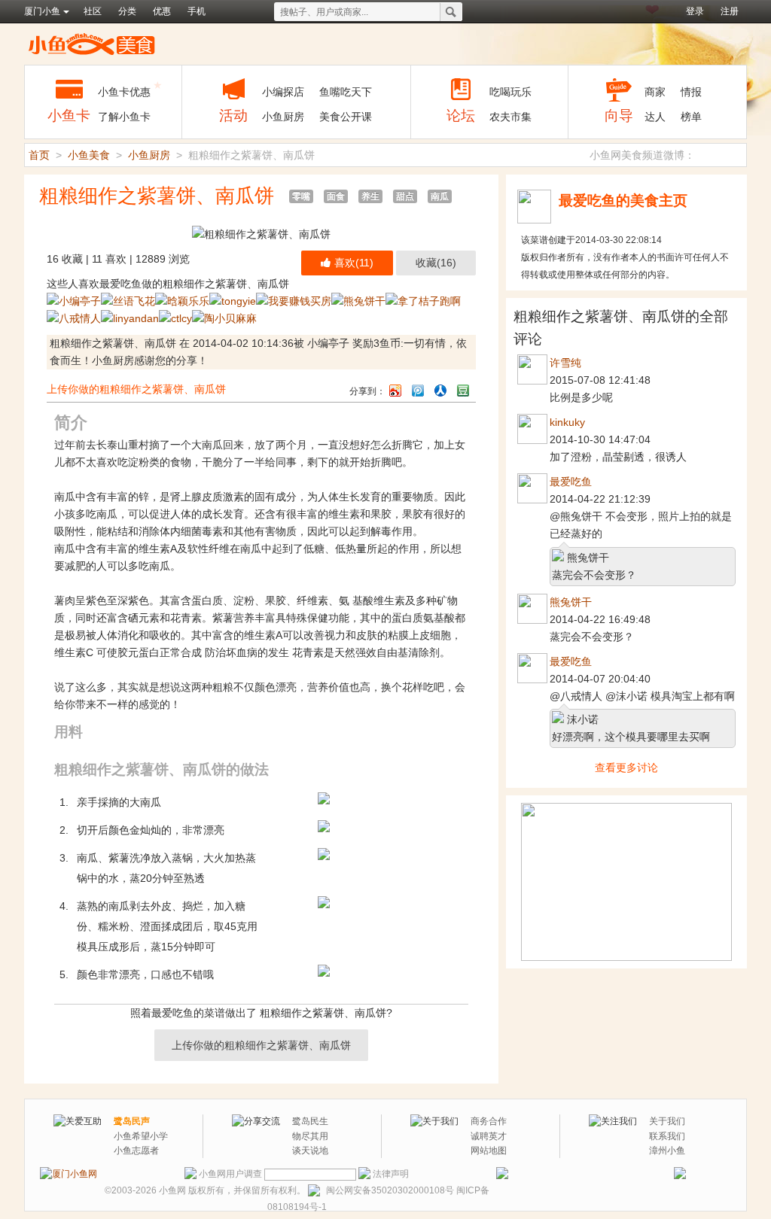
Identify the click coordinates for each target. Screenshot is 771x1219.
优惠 (162, 11)
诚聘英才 (489, 1136)
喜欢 (353, 263)
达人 (655, 117)
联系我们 (667, 1136)
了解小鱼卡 (124, 117)
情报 (691, 92)
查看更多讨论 (626, 767)
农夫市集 (510, 117)
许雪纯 (565, 363)
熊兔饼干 (571, 602)
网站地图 (489, 1150)
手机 (196, 11)
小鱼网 (172, 1190)
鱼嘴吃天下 (345, 92)
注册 (730, 11)
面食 (336, 196)
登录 (695, 11)
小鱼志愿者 (136, 1150)
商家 (655, 92)
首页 (39, 155)
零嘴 (301, 196)
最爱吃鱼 (571, 482)
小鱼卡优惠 (124, 92)
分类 (127, 11)
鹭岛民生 (310, 1121)
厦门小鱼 (42, 11)
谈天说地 (310, 1150)
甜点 (405, 196)
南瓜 (440, 196)
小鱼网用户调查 (230, 1174)
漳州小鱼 (667, 1150)
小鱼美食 (92, 43)
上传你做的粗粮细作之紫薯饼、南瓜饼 (136, 389)
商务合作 (489, 1121)
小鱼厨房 (283, 117)
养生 (370, 196)
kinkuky (567, 422)
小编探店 (283, 92)
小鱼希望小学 (141, 1136)
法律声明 (391, 1174)
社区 (93, 11)
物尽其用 (310, 1136)
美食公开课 (345, 117)
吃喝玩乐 (510, 92)
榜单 (691, 117)
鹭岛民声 (132, 1121)
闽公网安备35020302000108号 (390, 1190)
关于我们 (667, 1121)
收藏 (436, 263)
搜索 (451, 12)
